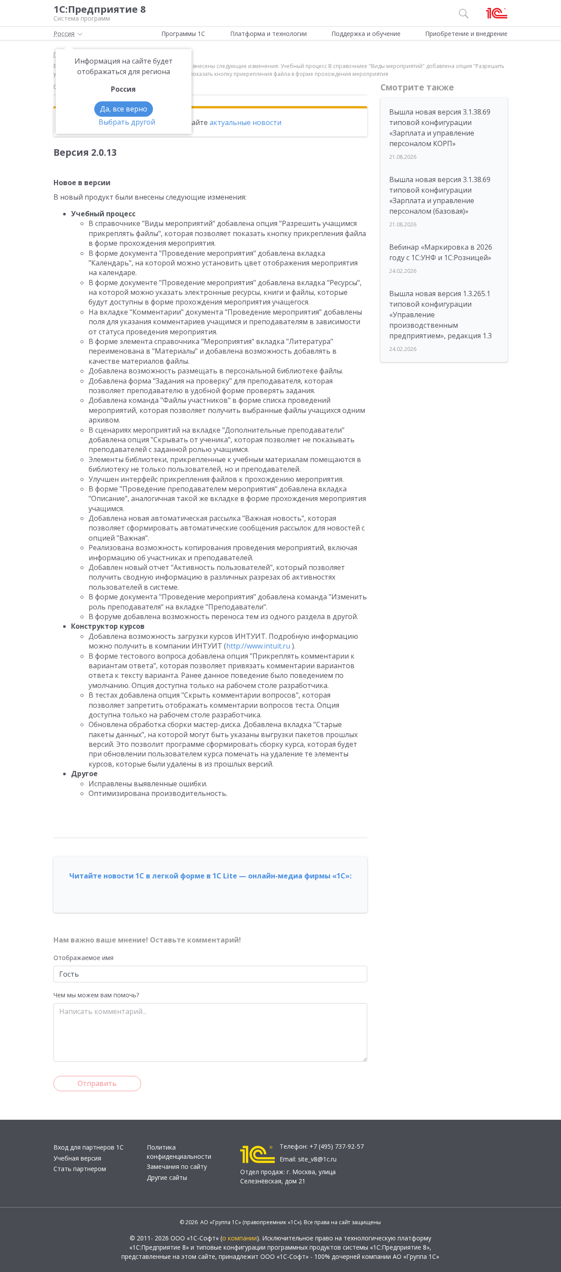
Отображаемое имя (83, 957)
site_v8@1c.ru (317, 1159)
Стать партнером (79, 1169)
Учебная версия (77, 1158)
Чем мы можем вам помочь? (96, 995)
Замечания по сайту (177, 1166)
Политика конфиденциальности (179, 1152)
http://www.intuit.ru (258, 646)
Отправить (97, 1083)
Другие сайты (167, 1177)
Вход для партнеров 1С (88, 1147)
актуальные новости (245, 122)
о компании (239, 1238)
